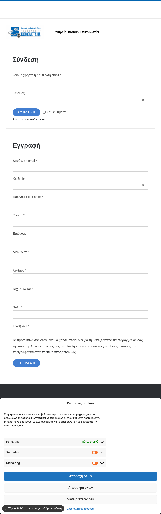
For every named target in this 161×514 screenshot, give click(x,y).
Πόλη (17, 307)
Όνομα (19, 215)
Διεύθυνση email (25, 160)
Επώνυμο (21, 233)
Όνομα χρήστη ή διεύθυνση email (37, 75)
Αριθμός (19, 270)
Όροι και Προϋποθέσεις (80, 508)
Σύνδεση (26, 112)
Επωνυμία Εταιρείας (28, 196)
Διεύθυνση (21, 252)
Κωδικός (20, 93)
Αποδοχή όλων (80, 476)
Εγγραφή (26, 363)
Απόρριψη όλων (80, 488)
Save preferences (80, 499)
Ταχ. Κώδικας (23, 289)
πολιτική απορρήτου (56, 352)
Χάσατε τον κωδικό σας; (29, 119)
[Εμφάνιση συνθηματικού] (143, 100)
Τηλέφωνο (21, 326)
